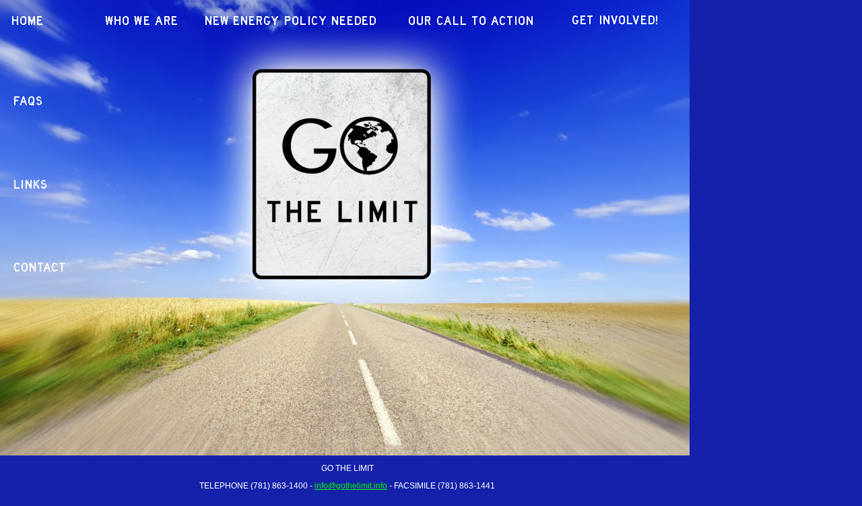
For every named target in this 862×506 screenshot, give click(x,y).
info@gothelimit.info (350, 486)
